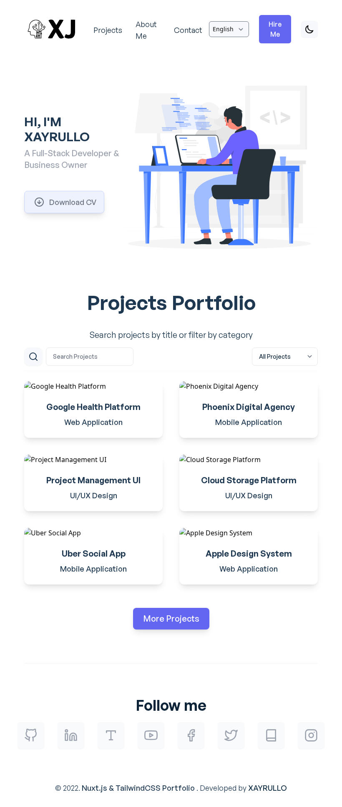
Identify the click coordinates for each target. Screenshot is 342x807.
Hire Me (275, 29)
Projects (107, 30)
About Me (146, 30)
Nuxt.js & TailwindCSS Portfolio (138, 787)
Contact (188, 30)
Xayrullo (267, 787)
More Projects (171, 618)
